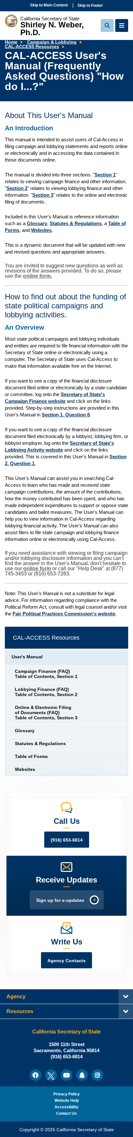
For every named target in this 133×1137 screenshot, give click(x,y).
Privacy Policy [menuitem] (66, 1094)
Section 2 (16, 188)
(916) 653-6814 (67, 840)
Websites (41, 230)
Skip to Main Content (49, 5)
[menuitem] (35, 1075)
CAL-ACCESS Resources (32, 46)
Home (11, 42)
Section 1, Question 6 (66, 414)
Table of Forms (31, 756)
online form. (37, 276)
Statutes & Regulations (76, 223)
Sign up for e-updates (60, 900)
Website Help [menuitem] (67, 1100)
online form (37, 568)
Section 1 (105, 174)
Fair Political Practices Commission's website (64, 613)
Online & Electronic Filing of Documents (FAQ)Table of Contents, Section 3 (46, 712)
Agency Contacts (66, 960)
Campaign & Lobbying (52, 42)
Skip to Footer (90, 5)
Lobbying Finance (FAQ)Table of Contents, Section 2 (46, 692)
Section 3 (42, 195)
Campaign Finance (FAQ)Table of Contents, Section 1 (46, 674)
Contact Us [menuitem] (66, 1113)
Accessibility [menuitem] (66, 1107)
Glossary (37, 223)
